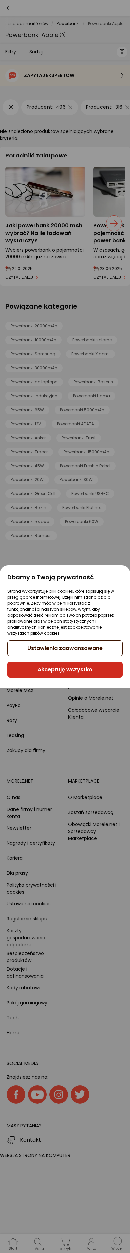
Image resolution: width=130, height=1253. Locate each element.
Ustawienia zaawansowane (65, 648)
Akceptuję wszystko (65, 669)
